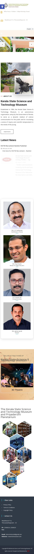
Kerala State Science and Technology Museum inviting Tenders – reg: (23, 158)
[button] (2, 6)
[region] (17, 44)
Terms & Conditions (9, 507)
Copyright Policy (7, 510)
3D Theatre (17, 389)
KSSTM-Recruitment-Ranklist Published (14, 146)
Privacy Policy (7, 505)
